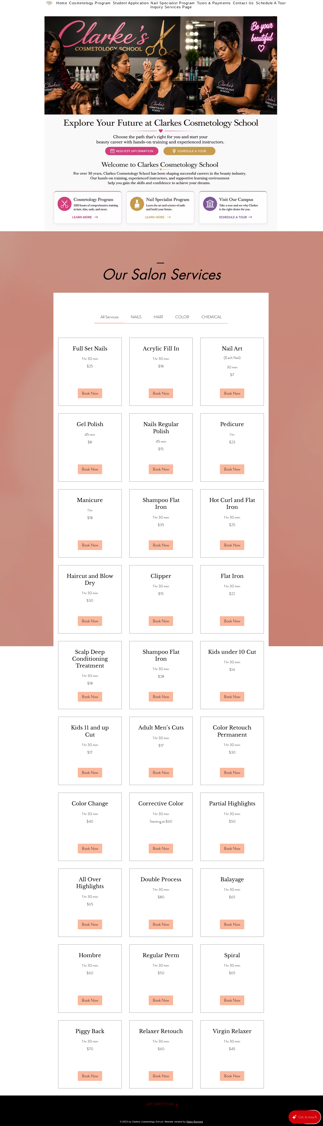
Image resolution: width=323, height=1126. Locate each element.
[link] (109, 317)
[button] (90, 393)
